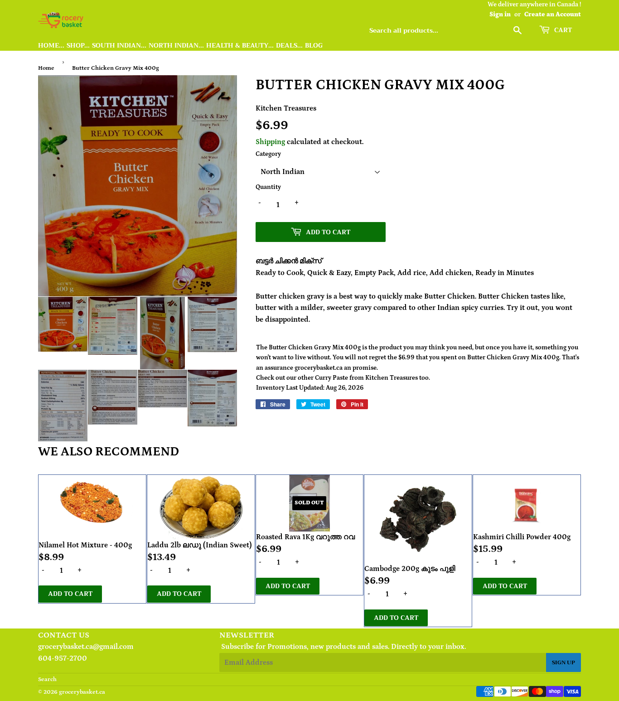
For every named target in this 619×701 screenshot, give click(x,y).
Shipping (270, 142)
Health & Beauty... (240, 45)
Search (47, 679)
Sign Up (563, 662)
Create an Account (552, 14)
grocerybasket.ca (82, 692)
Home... (51, 45)
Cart (562, 29)
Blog (314, 45)
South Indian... (119, 45)
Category (268, 154)
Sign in (500, 14)
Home (46, 68)
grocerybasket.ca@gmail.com (86, 647)
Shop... (78, 45)
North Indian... (176, 45)
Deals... (289, 45)
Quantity (268, 187)
